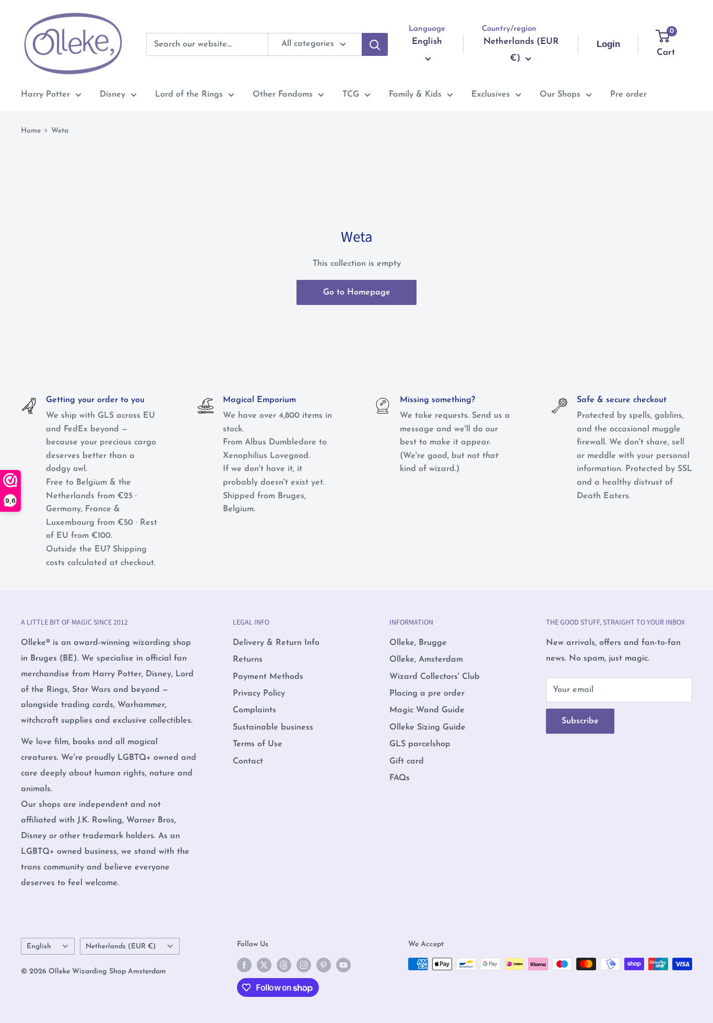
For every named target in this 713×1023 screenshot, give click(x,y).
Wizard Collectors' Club (434, 677)
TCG (350, 94)
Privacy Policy (259, 693)
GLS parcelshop (419, 744)
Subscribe (580, 721)
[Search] (375, 44)
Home (31, 131)
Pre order (628, 94)
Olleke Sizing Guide (427, 727)
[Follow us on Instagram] (303, 965)
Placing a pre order (427, 693)
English (39, 946)
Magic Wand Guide (427, 710)
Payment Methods (268, 677)
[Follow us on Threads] (284, 965)
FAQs (399, 778)
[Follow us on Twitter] (264, 965)
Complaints (254, 710)
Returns (248, 659)
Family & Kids (415, 94)
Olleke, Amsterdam (426, 659)
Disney (112, 94)
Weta (59, 131)
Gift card (406, 761)
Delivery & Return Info (276, 643)
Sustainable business (273, 727)
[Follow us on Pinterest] (323, 965)
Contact (248, 761)
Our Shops (560, 94)
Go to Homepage (356, 292)
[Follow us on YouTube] (343, 965)
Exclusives (490, 94)
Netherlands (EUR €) (121, 946)
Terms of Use (257, 744)
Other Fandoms (283, 94)
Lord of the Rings (189, 94)
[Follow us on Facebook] (244, 965)
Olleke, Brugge (418, 643)
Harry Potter (45, 94)
